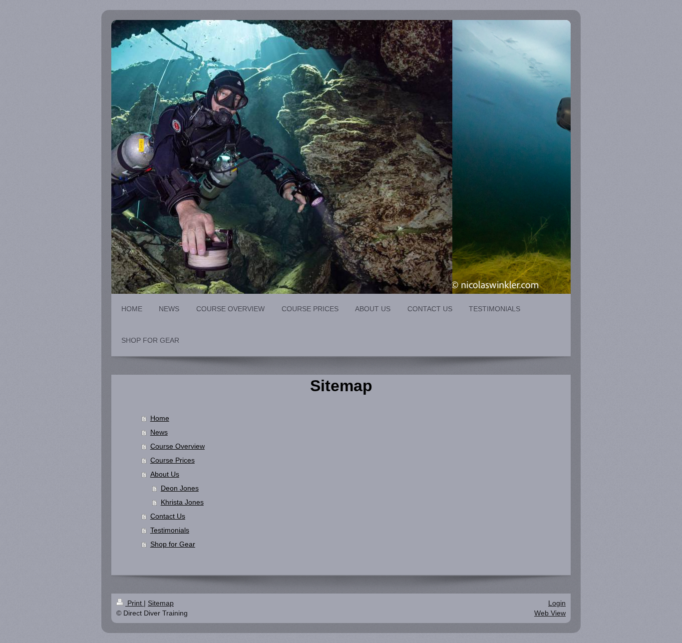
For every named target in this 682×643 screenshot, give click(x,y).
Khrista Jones (182, 502)
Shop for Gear (172, 544)
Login (557, 603)
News (159, 432)
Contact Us (167, 516)
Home (159, 418)
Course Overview (177, 446)
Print (134, 603)
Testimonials (169, 530)
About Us (164, 474)
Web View (550, 613)
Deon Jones (180, 488)
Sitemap (161, 603)
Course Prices (172, 460)
